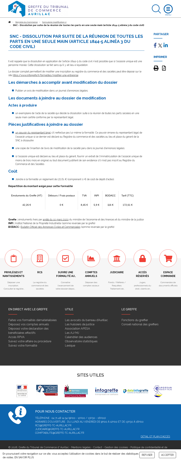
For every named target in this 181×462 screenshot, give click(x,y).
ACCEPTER (167, 455)
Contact (97, 447)
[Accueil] (9, 22)
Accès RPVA (16, 337)
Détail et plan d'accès (155, 436)
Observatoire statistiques (81, 341)
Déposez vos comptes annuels (28, 324)
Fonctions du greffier (134, 320)
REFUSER (147, 455)
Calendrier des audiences (81, 337)
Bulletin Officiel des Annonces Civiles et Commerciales (50, 227)
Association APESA (77, 328)
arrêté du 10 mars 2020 (56, 219)
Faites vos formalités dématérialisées (32, 320)
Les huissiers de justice (79, 324)
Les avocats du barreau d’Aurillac (86, 320)
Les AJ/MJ (72, 332)
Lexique (70, 345)
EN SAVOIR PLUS (24, 457)
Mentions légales (81, 447)
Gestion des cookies (116, 447)
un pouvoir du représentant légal (33, 132)
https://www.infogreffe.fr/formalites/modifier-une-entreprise (45, 75)
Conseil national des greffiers (140, 324)
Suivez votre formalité (22, 345)
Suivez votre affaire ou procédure (29, 341)
